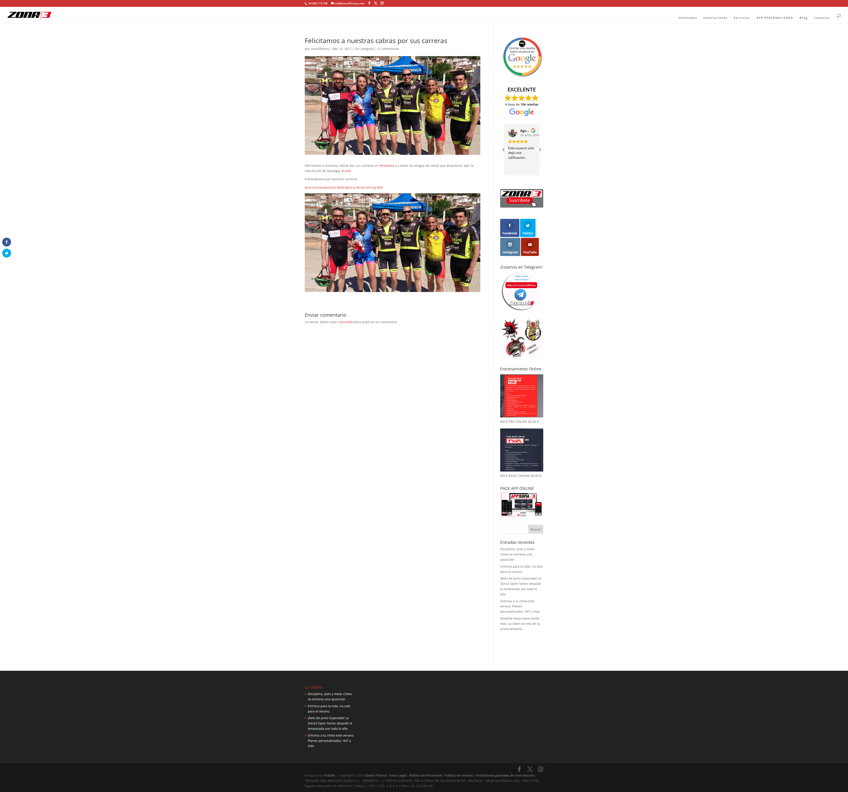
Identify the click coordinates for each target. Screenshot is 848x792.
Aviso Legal (397, 775)
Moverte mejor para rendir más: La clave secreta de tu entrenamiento (520, 623)
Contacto (822, 18)
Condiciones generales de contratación (504, 775)
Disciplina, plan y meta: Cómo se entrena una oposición (517, 554)
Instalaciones (715, 18)
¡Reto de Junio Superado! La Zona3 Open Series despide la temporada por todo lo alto (330, 723)
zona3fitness (320, 49)
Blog (804, 18)
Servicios (742, 18)
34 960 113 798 (317, 3)
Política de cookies (458, 775)
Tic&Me (329, 775)
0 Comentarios (388, 49)
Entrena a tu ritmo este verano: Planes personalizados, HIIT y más (520, 606)
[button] (539, 149)
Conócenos (687, 18)
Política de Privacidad (425, 775)
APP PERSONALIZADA (774, 18)
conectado (345, 322)
